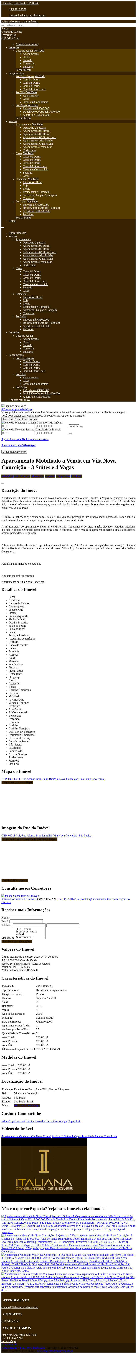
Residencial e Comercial (36, 191)
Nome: (5, 917)
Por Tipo (21, 92)
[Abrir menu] (2, 226)
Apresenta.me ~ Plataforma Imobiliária (23, 1347)
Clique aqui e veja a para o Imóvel (29, 839)
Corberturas (29, 150)
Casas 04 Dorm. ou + (35, 166)
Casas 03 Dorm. (32, 162)
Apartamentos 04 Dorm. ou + (39, 137)
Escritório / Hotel (32, 182)
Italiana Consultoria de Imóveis (18, 899)
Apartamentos (31, 53)
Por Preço (21, 105)
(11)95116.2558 (17, 9)
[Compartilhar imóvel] (2, 483)
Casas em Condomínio (35, 101)
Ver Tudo (39, 50)
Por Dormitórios (25, 76)
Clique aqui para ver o (17, 782)
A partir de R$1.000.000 (36, 114)
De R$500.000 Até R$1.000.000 (41, 111)
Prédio (26, 188)
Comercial (28, 63)
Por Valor (21, 201)
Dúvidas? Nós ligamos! (15, 880)
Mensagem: (7, 937)
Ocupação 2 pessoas (34, 127)
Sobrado (27, 60)
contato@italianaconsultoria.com (27, 15)
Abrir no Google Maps (27, 1105)
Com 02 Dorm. (31, 82)
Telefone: (6, 925)
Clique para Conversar (14, 451)
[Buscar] (2, 25)
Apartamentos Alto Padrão (38, 140)
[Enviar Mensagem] (70, 433)
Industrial (28, 66)
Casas (26, 57)
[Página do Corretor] (20, 895)
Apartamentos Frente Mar (37, 146)
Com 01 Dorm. (31, 79)
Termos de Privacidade (15, 419)
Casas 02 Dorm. (32, 159)
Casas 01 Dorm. (32, 156)
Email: (5, 921)
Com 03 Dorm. (31, 85)
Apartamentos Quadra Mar (38, 143)
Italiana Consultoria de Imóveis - (19, 21)
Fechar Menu (23, 69)
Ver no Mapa (8, 1341)
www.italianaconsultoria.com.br (55, 1350)
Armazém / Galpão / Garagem (40, 195)
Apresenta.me (9, 1344)
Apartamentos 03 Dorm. (36, 134)
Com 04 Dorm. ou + (34, 89)
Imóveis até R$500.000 (36, 108)
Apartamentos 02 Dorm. (36, 130)
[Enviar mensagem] (81, 426)
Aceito (33, 419)
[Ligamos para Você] (13, 405)
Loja (25, 185)
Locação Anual (24, 50)
